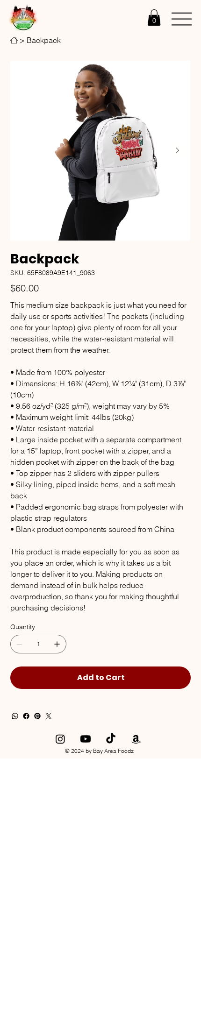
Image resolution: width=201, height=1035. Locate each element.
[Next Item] (177, 150)
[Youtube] (85, 739)
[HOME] (14, 40)
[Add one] (57, 644)
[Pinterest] (37, 716)
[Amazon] (136, 739)
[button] (154, 17)
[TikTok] (111, 739)
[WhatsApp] (15, 716)
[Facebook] (26, 716)
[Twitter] (48, 716)
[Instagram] (60, 739)
